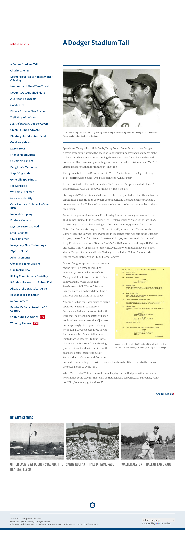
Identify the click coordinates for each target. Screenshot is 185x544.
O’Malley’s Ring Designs (25, 263)
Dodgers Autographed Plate (27, 92)
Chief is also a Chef (21, 161)
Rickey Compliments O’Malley (29, 276)
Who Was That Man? (23, 192)
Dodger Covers (29, 123)
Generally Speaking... (23, 179)
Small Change (19, 232)
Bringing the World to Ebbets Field (31, 282)
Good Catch (17, 105)
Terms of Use (14, 519)
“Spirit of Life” (19, 251)
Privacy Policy (27, 519)
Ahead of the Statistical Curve (28, 288)
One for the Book (20, 270)
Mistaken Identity (21, 198)
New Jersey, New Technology (28, 245)
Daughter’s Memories (23, 167)
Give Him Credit (19, 239)
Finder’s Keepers (20, 220)
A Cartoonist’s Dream (23, 99)
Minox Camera (19, 301)
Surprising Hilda (20, 173)
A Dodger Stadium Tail (24, 64)
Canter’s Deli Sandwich (24, 317)
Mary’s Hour (17, 148)
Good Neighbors (20, 142)
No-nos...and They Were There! (29, 86)
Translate (166, 523)
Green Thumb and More (25, 130)
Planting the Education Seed (28, 136)
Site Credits (38, 519)
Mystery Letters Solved (24, 226)
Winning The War (21, 323)
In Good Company (21, 214)
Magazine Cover (23, 117)
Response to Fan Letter (24, 294)
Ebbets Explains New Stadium (28, 111)
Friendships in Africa (23, 154)
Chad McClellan (20, 70)
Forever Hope (18, 185)
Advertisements (20, 257)
